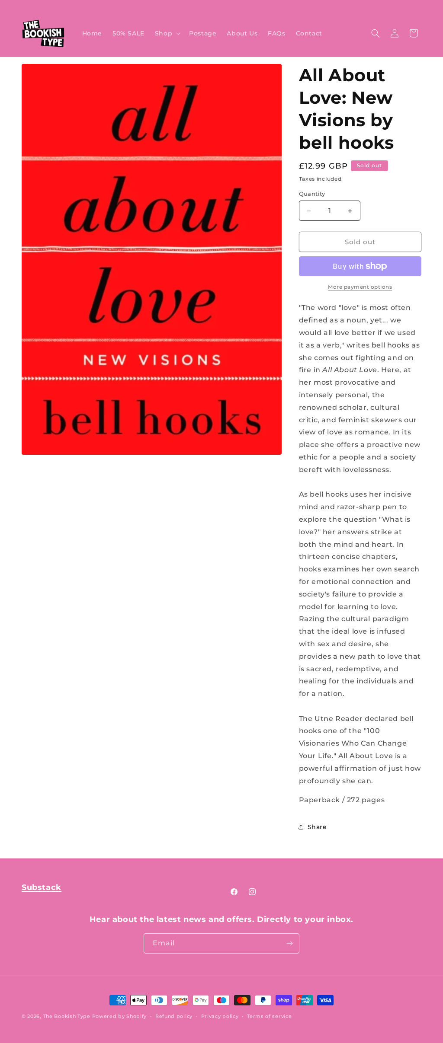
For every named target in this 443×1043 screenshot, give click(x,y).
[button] (167, 33)
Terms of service (269, 1016)
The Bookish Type (66, 1016)
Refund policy (174, 1016)
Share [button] (317, 827)
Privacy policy (220, 1016)
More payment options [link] (360, 287)
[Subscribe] (289, 943)
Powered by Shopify (119, 1016)
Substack (41, 887)
